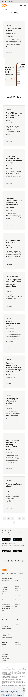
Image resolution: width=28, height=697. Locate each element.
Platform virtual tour (6, 602)
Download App (17, 595)
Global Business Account (7, 580)
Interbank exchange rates (7, 606)
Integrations (17, 590)
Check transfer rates (6, 622)
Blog (16, 606)
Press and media (18, 624)
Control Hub (17, 580)
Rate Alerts (4, 610)
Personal (11, 1)
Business (4, 1)
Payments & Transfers (6, 582)
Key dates (17, 648)
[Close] (21, 688)
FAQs (7, 573)
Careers (4, 660)
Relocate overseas (6, 632)
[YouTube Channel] (19, 561)
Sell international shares (7, 637)
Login (20, 5)
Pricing (16, 592)
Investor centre (18, 644)
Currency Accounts (6, 593)
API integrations (18, 622)
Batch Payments (18, 588)
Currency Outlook (18, 602)
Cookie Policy (19, 695)
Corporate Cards (5, 585)
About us (4, 644)
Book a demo (20, 573)
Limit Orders (4, 591)
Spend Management (19, 582)
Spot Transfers (5, 589)
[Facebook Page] (5, 561)
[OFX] (4, 5)
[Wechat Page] (15, 561)
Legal (3, 646)
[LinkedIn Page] (8, 561)
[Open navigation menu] (25, 5)
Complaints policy (6, 648)
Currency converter (6, 604)
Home (3, 9)
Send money (4, 624)
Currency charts (5, 612)
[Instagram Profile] (22, 561)
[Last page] (14, 522)
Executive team (5, 658)
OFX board (4, 656)
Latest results (17, 646)
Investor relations (18, 651)
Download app (5, 626)
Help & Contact (13, 573)
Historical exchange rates (7, 608)
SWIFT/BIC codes (5, 615)
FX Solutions (4, 587)
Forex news (17, 604)
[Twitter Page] (12, 561)
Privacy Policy (5, 651)
